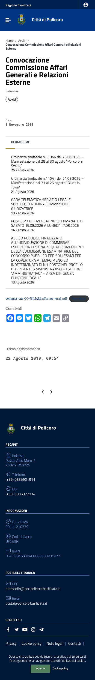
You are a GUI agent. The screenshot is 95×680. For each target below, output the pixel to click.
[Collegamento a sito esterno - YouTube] (25, 629)
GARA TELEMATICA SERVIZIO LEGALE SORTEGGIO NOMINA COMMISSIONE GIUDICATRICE (41, 206)
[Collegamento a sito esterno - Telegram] (41, 629)
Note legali (55, 643)
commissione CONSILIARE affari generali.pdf (36, 299)
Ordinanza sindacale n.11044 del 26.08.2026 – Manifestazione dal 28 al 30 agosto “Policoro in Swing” (47, 163)
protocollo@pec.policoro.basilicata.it (33, 589)
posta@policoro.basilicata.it (26, 603)
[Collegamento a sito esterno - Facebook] (8, 629)
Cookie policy (60, 668)
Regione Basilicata (18, 5)
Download (79, 299)
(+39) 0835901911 (20, 479)
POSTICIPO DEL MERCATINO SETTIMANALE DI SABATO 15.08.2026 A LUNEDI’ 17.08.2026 (47, 225)
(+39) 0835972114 (20, 494)
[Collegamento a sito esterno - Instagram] (33, 629)
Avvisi (22, 40)
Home (10, 40)
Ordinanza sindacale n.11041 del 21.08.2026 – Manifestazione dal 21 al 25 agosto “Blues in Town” (47, 185)
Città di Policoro (47, 19)
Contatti (74, 643)
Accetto (40, 668)
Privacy (11, 643)
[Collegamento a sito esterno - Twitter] (16, 629)
